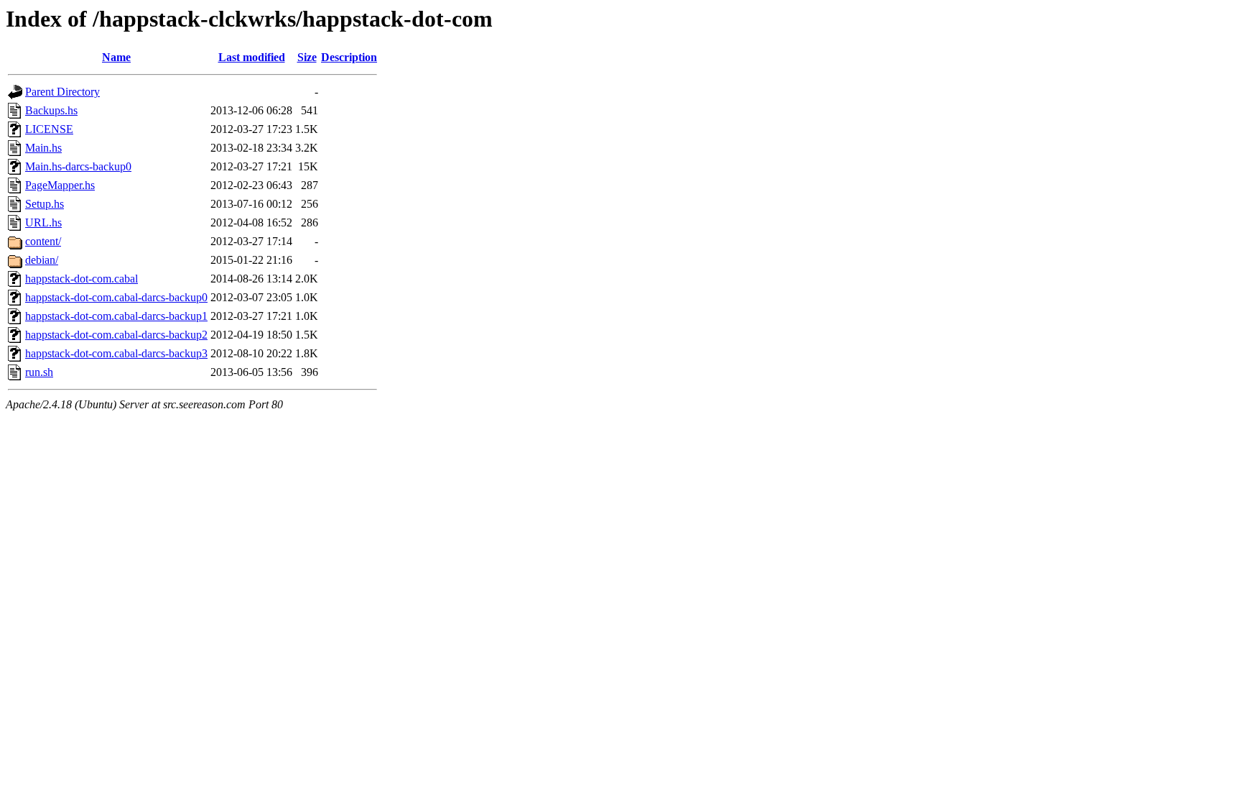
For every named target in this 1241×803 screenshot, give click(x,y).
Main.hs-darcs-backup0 (78, 166)
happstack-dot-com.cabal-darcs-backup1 (116, 316)
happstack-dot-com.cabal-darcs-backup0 (116, 297)
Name (116, 57)
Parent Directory (62, 92)
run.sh (39, 372)
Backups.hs (51, 110)
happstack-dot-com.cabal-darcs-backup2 (116, 335)
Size (307, 57)
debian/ (41, 260)
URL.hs (43, 222)
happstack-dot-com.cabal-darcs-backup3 (116, 353)
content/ (43, 241)
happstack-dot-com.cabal (81, 278)
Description (349, 57)
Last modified (251, 57)
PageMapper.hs (60, 185)
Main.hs (43, 148)
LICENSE (49, 129)
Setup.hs (44, 204)
